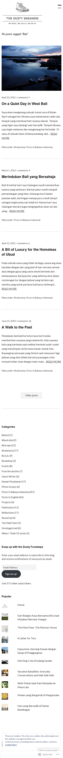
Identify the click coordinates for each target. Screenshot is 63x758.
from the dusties (10, 471)
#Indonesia (19, 147)
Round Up (7, 517)
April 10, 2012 (9, 97)
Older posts (31, 395)
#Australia (7, 440)
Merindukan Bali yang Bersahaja (28, 176)
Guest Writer (9, 476)
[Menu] (58, 5)
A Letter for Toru (26, 638)
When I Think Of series (14, 533)
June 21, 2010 (9, 321)
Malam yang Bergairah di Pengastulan (38, 695)
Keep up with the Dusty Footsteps (22, 547)
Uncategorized (9, 528)
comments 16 (24, 321)
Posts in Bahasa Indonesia (39, 147)
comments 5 (23, 97)
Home (20, 604)
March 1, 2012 (9, 170)
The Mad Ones (9, 522)
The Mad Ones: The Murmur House (37, 627)
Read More (16, 210)
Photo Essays (9, 486)
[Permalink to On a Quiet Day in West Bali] (31, 89)
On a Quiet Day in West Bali (24, 103)
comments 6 (23, 243)
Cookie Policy (11, 744)
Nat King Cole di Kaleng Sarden (34, 660)
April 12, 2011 (9, 243)
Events (5, 466)
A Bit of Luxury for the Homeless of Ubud (29, 252)
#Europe (6, 445)
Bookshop (7, 460)
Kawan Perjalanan (11, 481)
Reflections (8, 512)
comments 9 (24, 170)
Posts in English (10, 497)
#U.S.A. (5, 455)
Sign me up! (11, 573)
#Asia (5, 435)
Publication (8, 507)
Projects (6, 502)
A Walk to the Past (17, 327)
